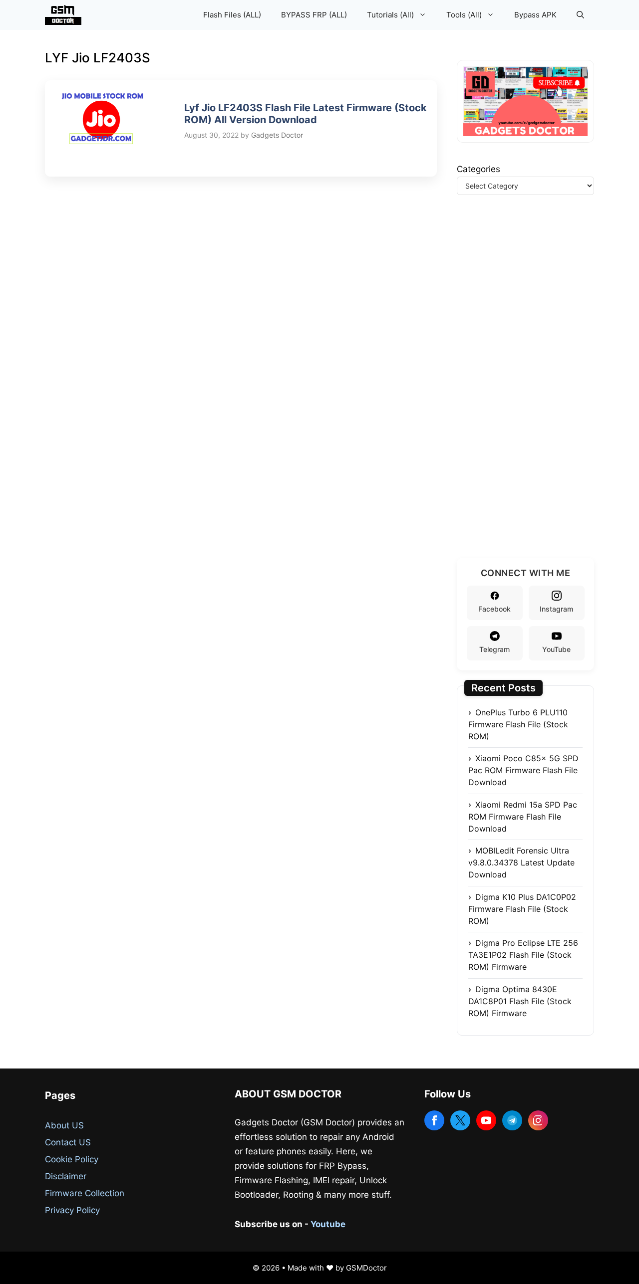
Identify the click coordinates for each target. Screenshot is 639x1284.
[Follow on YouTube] (486, 1120)
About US (64, 1125)
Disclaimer (65, 1176)
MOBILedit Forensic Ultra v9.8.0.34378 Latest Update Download (521, 862)
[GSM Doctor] (65, 15)
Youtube (328, 1224)
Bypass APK (535, 14)
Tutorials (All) (390, 14)
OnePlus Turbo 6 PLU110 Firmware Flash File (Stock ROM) (518, 724)
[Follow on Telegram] (512, 1120)
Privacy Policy (72, 1210)
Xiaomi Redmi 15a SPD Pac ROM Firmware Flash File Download (522, 817)
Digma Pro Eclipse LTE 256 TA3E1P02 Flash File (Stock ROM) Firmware (523, 955)
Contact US (68, 1142)
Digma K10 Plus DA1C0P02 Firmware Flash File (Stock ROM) (522, 909)
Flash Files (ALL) (232, 14)
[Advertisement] (532, 388)
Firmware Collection (84, 1193)
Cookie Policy (71, 1159)
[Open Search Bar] (580, 15)
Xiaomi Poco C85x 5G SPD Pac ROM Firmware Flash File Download (523, 770)
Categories (478, 169)
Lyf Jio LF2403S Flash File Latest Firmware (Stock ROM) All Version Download (305, 114)
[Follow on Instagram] (538, 1120)
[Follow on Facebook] (434, 1120)
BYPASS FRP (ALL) (314, 14)
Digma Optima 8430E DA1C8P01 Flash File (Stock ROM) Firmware (520, 1001)
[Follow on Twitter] (460, 1120)
